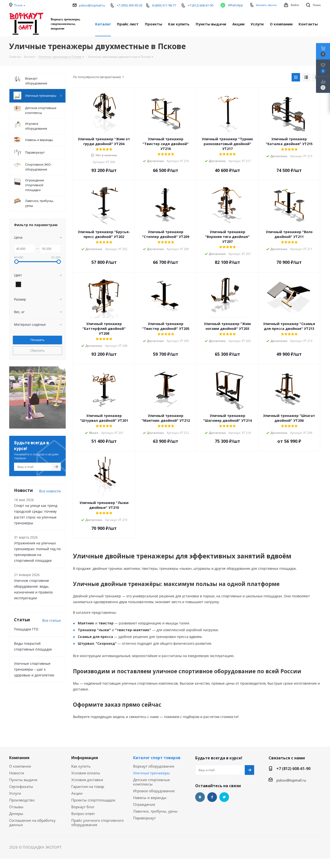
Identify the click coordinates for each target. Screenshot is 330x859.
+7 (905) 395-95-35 (129, 5)
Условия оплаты (85, 772)
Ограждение (144, 804)
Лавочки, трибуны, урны (155, 811)
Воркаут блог (82, 806)
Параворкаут (144, 817)
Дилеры (16, 813)
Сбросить (37, 350)
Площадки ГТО (26, 629)
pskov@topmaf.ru (92, 5)
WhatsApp (235, 5)
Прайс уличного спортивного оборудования (97, 822)
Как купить (81, 766)
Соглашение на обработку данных (32, 822)
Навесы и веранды (149, 797)
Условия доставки (87, 779)
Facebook (212, 797)
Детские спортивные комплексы (151, 781)
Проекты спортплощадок (93, 800)
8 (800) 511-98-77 (164, 5)
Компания (19, 757)
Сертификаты (21, 786)
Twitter (224, 797)
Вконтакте (200, 797)
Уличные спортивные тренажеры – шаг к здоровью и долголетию (34, 669)
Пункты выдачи (23, 779)
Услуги (15, 793)
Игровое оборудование (154, 790)
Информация (84, 757)
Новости (16, 772)
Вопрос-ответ (83, 813)
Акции (77, 793)
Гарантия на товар (87, 786)
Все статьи (51, 620)
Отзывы (16, 806)
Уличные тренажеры (151, 772)
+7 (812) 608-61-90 (293, 768)
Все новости (50, 491)
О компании (20, 766)
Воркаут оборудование (153, 766)
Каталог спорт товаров (156, 757)
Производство (22, 800)
